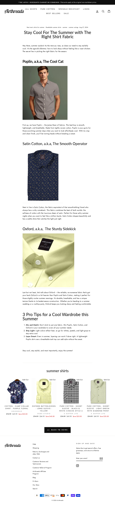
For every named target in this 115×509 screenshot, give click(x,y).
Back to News (59, 430)
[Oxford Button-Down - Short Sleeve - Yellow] (48, 260)
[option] (57, 2)
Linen (86, 9)
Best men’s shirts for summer (35, 27)
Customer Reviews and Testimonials (40, 462)
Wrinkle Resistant (69, 9)
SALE (66, 13)
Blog (34, 477)
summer (65, 27)
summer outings (73, 27)
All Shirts (31, 9)
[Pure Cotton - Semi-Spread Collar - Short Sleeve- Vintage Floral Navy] (43, 175)
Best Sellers (53, 13)
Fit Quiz (35, 481)
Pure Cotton (48, 9)
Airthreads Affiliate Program (39, 472)
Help (34, 444)
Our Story (36, 485)
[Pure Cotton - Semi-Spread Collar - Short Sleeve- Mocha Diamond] (45, 93)
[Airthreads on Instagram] (77, 465)
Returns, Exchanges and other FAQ (41, 453)
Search (35, 488)
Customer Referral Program (42, 468)
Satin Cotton (39, 207)
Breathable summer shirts (53, 27)
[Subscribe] (101, 458)
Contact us (36, 458)
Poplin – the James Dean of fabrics (51, 125)
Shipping (36, 448)
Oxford (34, 295)
